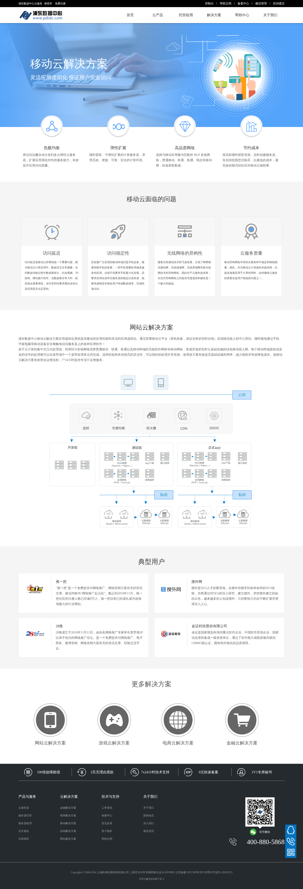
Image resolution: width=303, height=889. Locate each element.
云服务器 (23, 807)
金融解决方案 (68, 807)
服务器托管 (25, 815)
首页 (130, 15)
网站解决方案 (68, 838)
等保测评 (23, 838)
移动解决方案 (68, 823)
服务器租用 (25, 823)
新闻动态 (148, 815)
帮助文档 (225, 3)
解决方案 (214, 15)
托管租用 (186, 15)
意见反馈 (107, 823)
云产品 (157, 15)
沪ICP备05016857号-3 (151, 879)
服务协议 (148, 831)
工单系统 (107, 807)
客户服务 (107, 831)
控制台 (209, 3)
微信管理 (261, 3)
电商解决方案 (68, 815)
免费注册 (60, 3)
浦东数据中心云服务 (40, 15)
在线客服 (290, 830)
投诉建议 (279, 3)
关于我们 (270, 15)
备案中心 (243, 3)
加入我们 (148, 823)
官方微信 (264, 831)
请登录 (48, 3)
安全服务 (23, 831)
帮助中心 (242, 15)
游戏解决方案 (68, 831)
